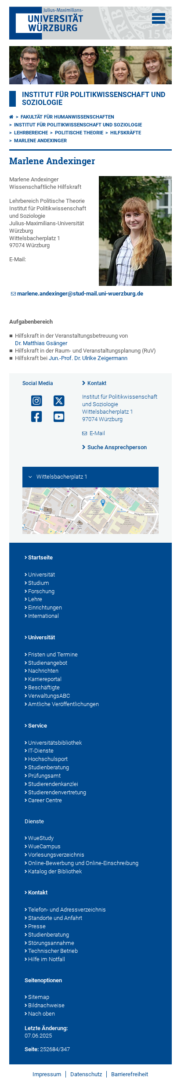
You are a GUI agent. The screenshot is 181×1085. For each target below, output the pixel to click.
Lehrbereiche (31, 133)
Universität (41, 574)
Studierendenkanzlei (53, 784)
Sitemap (38, 997)
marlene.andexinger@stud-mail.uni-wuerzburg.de (80, 293)
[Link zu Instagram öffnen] (32, 401)
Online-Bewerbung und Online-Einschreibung (83, 863)
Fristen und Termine (53, 654)
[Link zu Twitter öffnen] (55, 401)
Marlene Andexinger (40, 141)
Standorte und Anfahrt (55, 918)
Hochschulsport (48, 759)
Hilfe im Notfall (46, 959)
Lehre (35, 599)
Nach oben (41, 1013)
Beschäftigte (44, 687)
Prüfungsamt (44, 775)
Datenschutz (86, 1074)
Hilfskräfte (125, 133)
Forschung (41, 591)
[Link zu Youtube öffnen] (55, 417)
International (43, 616)
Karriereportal (45, 679)
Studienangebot (47, 663)
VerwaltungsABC (49, 695)
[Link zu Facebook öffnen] (32, 417)
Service (37, 725)
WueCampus (44, 846)
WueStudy (41, 838)
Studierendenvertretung (57, 792)
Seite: (32, 1049)
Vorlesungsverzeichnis (56, 854)
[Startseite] (11, 117)
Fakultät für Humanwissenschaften (67, 117)
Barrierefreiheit (129, 1074)
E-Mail (97, 433)
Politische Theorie (79, 133)
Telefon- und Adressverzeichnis (67, 909)
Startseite (40, 557)
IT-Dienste (41, 750)
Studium (38, 583)
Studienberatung (48, 767)
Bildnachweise (46, 1005)
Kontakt (96, 383)
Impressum (47, 1074)
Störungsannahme (51, 943)
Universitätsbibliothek (55, 742)
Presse (37, 926)
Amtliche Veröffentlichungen (63, 704)
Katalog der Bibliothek (55, 871)
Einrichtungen (45, 607)
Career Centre (45, 800)
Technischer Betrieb (53, 951)
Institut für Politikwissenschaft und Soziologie (78, 125)
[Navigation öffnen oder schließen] (158, 18)
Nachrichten (43, 670)
